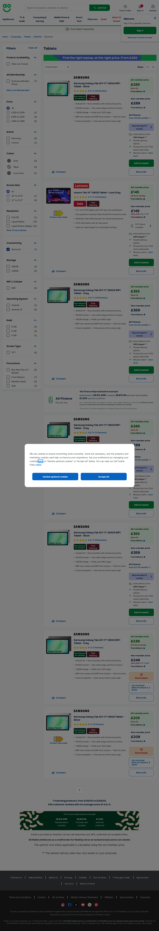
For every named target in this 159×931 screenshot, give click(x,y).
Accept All (103, 476)
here (40, 461)
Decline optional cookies (55, 476)
